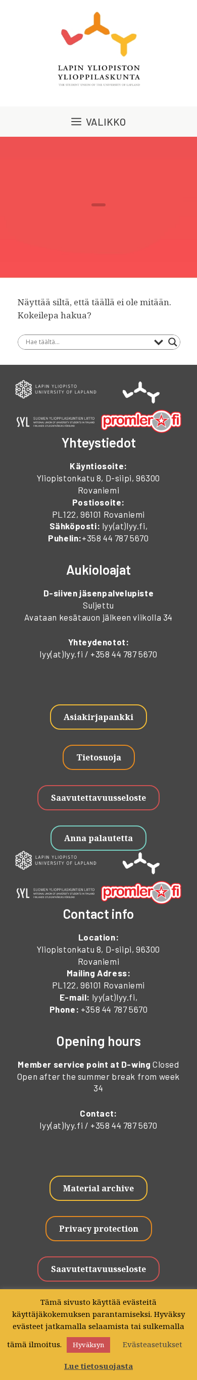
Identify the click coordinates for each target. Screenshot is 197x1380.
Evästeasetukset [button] (152, 1344)
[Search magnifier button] (173, 342)
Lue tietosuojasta (98, 1366)
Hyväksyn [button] (88, 1344)
